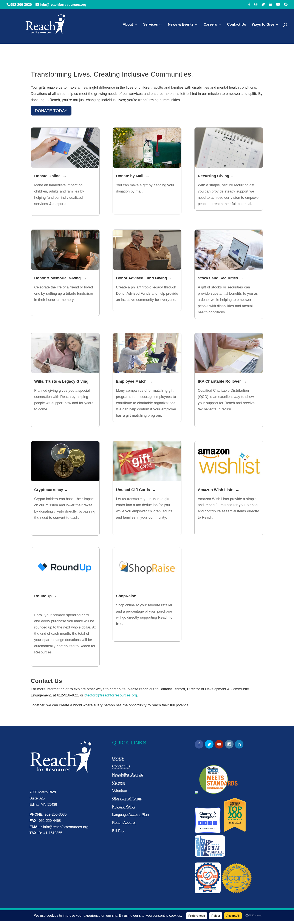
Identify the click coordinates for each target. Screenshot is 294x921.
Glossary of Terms (127, 798)
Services (150, 24)
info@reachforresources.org (65, 827)
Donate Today (51, 110)
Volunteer (119, 791)
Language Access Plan (130, 815)
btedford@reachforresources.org (110, 695)
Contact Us (236, 24)
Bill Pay (118, 831)
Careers (210, 24)
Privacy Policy (123, 806)
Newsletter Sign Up (127, 774)
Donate (118, 758)
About (128, 24)
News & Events (180, 24)
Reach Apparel (124, 823)
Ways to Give (263, 24)
